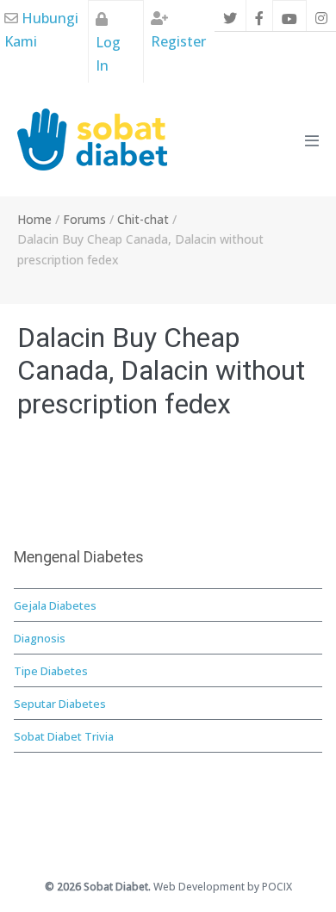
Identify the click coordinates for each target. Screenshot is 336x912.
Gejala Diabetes (55, 605)
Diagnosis (39, 638)
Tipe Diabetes (51, 671)
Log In (108, 54)
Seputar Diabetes (60, 703)
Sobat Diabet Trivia (64, 736)
